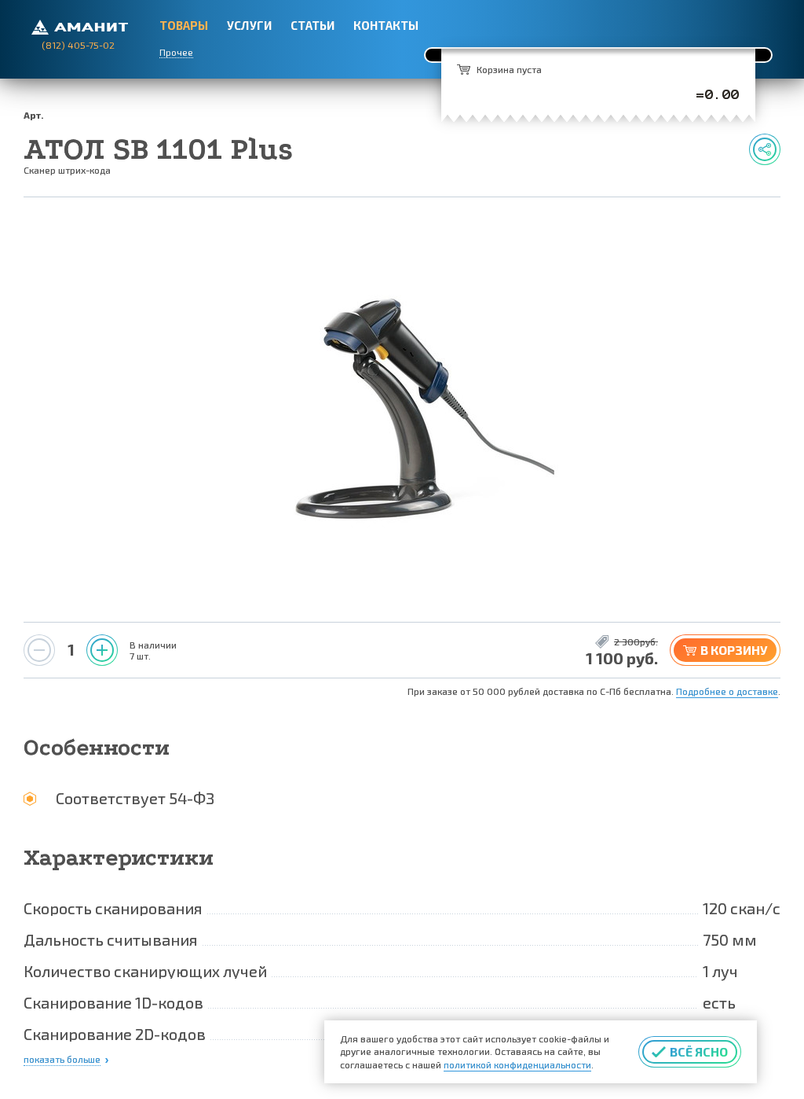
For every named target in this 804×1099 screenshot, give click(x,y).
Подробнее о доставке (727, 691)
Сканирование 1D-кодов (113, 1002)
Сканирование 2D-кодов (115, 1033)
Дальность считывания (111, 939)
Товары (183, 25)
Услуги (249, 25)
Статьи (312, 25)
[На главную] (79, 25)
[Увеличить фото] (402, 409)
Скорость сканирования (113, 908)
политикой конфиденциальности (517, 1064)
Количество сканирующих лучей (145, 970)
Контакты (385, 25)
